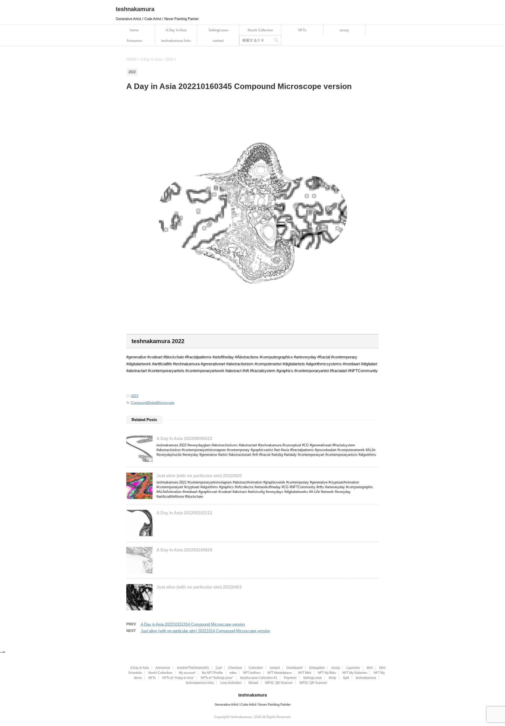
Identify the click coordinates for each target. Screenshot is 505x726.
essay (344, 30)
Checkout (235, 668)
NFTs (302, 30)
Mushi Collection (260, 30)
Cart (219, 668)
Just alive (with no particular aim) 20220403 (199, 587)
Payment (290, 678)
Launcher (353, 668)
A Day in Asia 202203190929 (184, 550)
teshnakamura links (176, 41)
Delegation (317, 668)
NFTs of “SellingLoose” (217, 678)
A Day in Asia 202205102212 (184, 513)
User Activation (231, 683)
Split (346, 678)
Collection (256, 668)
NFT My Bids (327, 673)
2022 (134, 396)
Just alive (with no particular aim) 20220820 (199, 475)
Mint (370, 668)
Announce (134, 41)
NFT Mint (304, 673)
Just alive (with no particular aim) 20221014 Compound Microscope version (205, 631)
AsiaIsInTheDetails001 (193, 668)
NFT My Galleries (354, 673)
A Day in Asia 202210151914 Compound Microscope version (193, 624)
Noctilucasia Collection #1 (258, 678)
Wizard (253, 683)
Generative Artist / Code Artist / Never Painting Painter (253, 705)
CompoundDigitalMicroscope (152, 403)
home (134, 30)
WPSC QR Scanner (279, 683)
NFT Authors (252, 673)
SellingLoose (218, 30)
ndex (232, 673)
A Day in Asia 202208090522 (184, 438)
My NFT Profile (212, 673)
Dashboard (294, 668)
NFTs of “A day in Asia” (178, 678)
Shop (332, 678)
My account (187, 673)
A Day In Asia (176, 30)
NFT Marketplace (279, 673)
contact (218, 41)
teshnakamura (135, 9)
